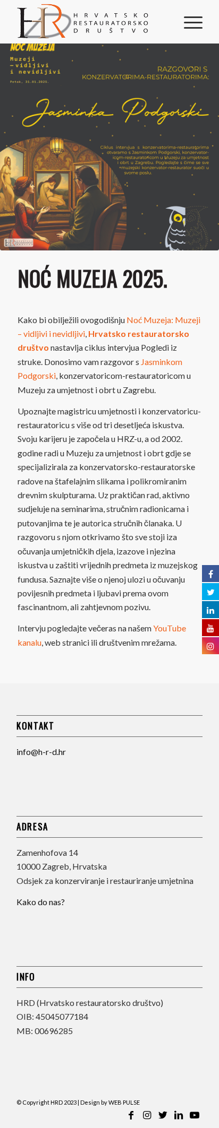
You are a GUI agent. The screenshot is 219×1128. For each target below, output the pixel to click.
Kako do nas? (40, 902)
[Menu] (188, 22)
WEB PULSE (124, 1102)
